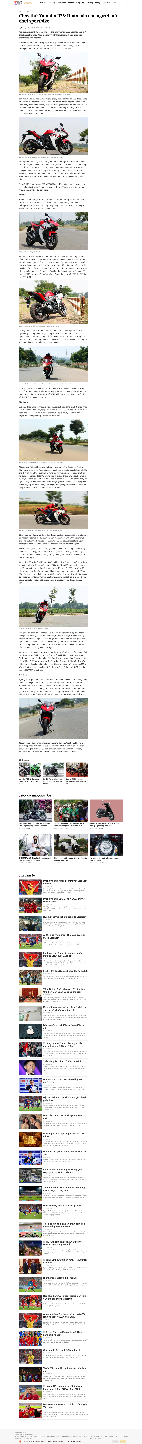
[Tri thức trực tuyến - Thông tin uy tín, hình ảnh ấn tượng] (23, 2)
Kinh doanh (62, 3)
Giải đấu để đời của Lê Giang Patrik (61, 1350)
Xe (20, 11)
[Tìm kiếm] (126, 2)
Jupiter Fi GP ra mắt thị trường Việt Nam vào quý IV (76, 781)
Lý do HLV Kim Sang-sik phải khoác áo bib (65, 971)
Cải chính (107, 3)
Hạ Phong (22, 28)
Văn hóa (71, 3)
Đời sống (89, 3)
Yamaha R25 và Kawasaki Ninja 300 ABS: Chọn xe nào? (29, 781)
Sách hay (52, 3)
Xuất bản (43, 3)
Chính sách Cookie (72, 1441)
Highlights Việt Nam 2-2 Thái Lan (60, 1278)
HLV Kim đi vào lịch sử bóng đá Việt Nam (64, 917)
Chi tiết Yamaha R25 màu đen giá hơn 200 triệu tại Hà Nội (52, 781)
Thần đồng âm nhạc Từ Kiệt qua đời (62, 1061)
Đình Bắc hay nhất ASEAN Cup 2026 (62, 1206)
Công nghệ (80, 3)
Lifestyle (98, 3)
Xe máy (27, 11)
